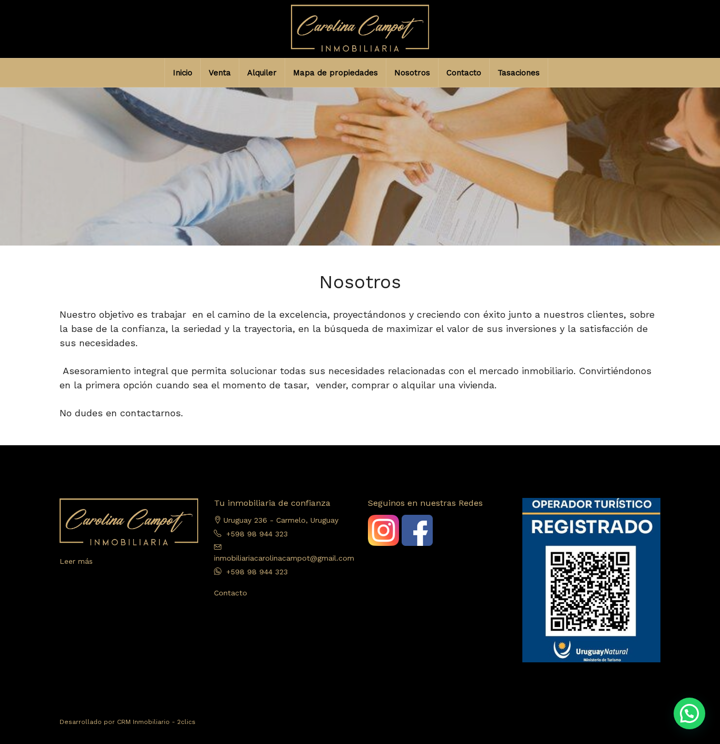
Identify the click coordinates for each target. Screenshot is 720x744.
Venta (220, 72)
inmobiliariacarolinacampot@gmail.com (284, 558)
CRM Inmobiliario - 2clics (156, 722)
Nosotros (412, 72)
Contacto (463, 72)
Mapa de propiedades (335, 72)
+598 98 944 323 (257, 534)
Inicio (182, 72)
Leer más (76, 561)
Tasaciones (519, 72)
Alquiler (262, 72)
